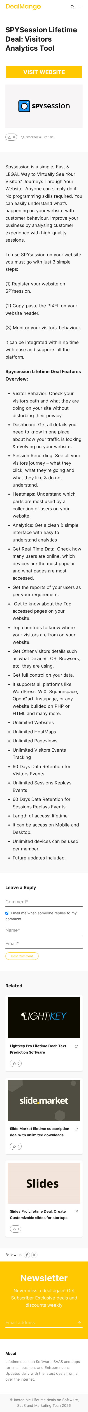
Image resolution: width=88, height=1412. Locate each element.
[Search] (72, 7)
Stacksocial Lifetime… (41, 137)
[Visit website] (76, 1051)
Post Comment (22, 956)
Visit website (44, 72)
